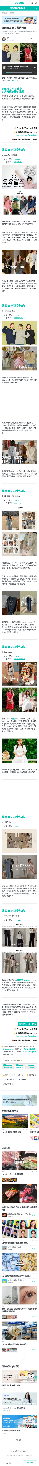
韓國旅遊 (4, 13)
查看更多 (18, 1440)
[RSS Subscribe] (10, 1462)
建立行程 (30, 1463)
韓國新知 (12, 13)
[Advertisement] (19, 405)
